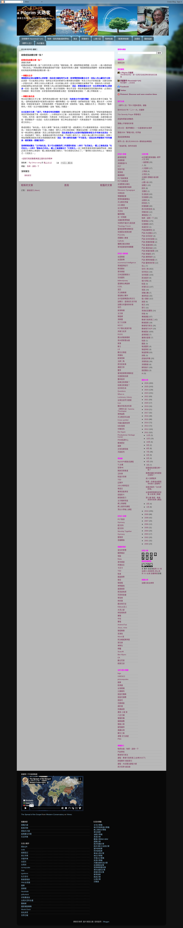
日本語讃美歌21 (124, 275)
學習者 (120, 598)
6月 (148, 455)
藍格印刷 (24, 828)
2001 (146, 541)
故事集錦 (121, 310)
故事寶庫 (121, 358)
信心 (143, 266)
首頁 (66, 185)
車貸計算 (97, 837)
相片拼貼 (145, 281)
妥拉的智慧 (122, 550)
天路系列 (121, 452)
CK (119, 658)
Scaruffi (121, 652)
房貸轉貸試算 (99, 865)
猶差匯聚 (121, 577)
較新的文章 (27, 185)
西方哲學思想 (147, 209)
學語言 (120, 489)
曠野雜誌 (121, 553)
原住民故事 (122, 364)
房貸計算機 (98, 860)
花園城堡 (121, 703)
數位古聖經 (122, 352)
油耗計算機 (98, 834)
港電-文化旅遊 (123, 736)
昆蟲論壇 (121, 709)
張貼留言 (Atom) (33, 190)
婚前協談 (148, 39)
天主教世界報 (123, 202)
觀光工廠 (121, 733)
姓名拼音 (24, 912)
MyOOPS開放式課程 (126, 462)
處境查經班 (122, 157)
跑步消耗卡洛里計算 (101, 846)
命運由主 (121, 565)
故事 (119, 343)
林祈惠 (120, 601)
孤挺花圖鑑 (122, 697)
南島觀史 (121, 269)
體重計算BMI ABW (101, 839)
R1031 (120, 334)
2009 (146, 514)
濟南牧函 (145, 361)
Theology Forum (124, 226)
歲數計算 (97, 842)
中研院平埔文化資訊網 (126, 223)
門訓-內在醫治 (147, 233)
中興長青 (121, 193)
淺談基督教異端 (124, 137)
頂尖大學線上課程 (125, 509)
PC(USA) (121, 235)
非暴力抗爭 (122, 331)
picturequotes (123, 679)
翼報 (119, 616)
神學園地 (121, 586)
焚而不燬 (121, 169)
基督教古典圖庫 (124, 284)
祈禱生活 (145, 287)
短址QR (24, 847)
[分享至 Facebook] (69, 163)
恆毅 (119, 556)
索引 (143, 308)
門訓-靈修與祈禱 (148, 263)
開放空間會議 (123, 471)
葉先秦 (120, 643)
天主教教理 (122, 293)
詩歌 (143, 355)
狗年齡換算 (98, 851)
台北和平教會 (123, 208)
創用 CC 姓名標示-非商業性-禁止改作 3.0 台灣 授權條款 (152, 571)
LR (119, 349)
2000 (146, 544)
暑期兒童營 (146, 338)
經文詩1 (121, 525)
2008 (146, 518)
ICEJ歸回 (121, 205)
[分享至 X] (66, 163)
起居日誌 (121, 663)
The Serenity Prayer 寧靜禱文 (129, 114)
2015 (146, 419)
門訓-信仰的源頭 (148, 239)
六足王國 (121, 715)
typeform (24, 873)
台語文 (23, 862)
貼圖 (143, 341)
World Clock (26, 909)
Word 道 (121, 637)
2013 (146, 426)
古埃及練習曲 (123, 449)
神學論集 (121, 414)
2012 (146, 429)
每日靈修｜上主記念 (127, 83)
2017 (146, 413)
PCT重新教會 (123, 178)
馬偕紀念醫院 (147, 311)
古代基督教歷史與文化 (126, 299)
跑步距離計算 (99, 844)
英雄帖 (120, 355)
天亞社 (120, 211)
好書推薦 (145, 206)
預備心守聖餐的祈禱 (125, 123)
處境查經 (145, 335)
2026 (146, 383)
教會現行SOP (147, 329)
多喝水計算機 (99, 858)
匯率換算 (97, 874)
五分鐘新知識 (123, 501)
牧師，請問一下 (33, 166)
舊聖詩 (120, 537)
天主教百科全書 (124, 417)
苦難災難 (145, 293)
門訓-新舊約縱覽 (148, 251)
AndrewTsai (122, 625)
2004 (146, 531)
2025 (146, 386)
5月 (148, 458)
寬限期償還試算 (100, 867)
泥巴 (119, 290)
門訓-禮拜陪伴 (147, 257)
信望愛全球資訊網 (125, 232)
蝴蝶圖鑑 (121, 721)
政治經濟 (145, 278)
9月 (148, 445)
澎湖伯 (120, 634)
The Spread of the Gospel (31, 814)
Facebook (124, 87)
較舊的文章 (106, 185)
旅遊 (143, 302)
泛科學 (120, 474)
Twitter (123, 90)
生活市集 (24, 837)
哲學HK (120, 468)
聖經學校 (145, 349)
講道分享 (121, 367)
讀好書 (120, 706)
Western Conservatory (55, 814)
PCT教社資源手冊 (125, 328)
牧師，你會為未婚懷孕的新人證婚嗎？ (154, 483)
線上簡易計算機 (100, 830)
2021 (146, 400)
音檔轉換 (121, 540)
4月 (148, 462)
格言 (75, 39)
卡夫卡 (120, 568)
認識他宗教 (146, 358)
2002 (146, 537)
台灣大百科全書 (27, 900)
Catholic (121, 241)
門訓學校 (121, 752)
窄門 (119, 307)
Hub (22, 870)
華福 (119, 622)
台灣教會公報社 (124, 184)
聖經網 (120, 316)
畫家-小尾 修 (122, 712)
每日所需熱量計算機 (101, 827)
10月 (148, 442)
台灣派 (23, 865)
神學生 (120, 646)
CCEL (120, 287)
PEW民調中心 (123, 440)
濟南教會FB (122, 163)
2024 (146, 390)
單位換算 (97, 832)
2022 (146, 396)
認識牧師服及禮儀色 (125, 119)
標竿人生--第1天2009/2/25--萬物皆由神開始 (135, 141)
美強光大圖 (25, 831)
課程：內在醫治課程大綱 (127, 764)
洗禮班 (137, 39)
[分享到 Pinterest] (71, 163)
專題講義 (145, 317)
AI (142, 373)
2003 (146, 534)
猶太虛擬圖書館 (124, 337)
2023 (146, 393)
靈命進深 (121, 379)
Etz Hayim (122, 432)
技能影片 (121, 495)
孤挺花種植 (122, 694)
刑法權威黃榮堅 (124, 640)
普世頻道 (121, 272)
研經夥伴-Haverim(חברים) (32, 39)
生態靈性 (121, 278)
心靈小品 (97, 39)
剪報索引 (85, 39)
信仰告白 (145, 272)
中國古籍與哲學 (124, 423)
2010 (146, 511)
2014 (146, 423)
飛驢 (119, 649)
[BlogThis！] (64, 163)
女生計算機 (98, 825)
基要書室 (121, 589)
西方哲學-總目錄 (124, 767)
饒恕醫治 (145, 370)
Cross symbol (123, 420)
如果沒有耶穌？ (124, 382)
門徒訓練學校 (147, 230)
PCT (119, 166)
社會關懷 (145, 224)
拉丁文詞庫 (122, 322)
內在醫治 (40, 43)
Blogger (106, 922)
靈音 (119, 370)
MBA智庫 (121, 426)
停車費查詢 (25, 897)
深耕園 (120, 319)
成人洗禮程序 (151, 478)
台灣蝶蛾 (121, 688)
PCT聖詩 (121, 519)
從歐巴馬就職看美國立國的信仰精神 (37, 159)
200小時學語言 (123, 486)
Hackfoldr (25, 891)
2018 (146, 409)
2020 (146, 403)
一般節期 (145, 162)
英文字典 (24, 856)
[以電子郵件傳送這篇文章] (62, 163)
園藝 (143, 344)
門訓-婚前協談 (147, 248)
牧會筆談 (145, 221)
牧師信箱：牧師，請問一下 (128, 749)
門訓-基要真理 (147, 245)
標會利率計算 (99, 872)
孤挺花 (120, 700)
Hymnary (121, 522)
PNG (119, 739)
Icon (119, 403)
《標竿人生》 (26, 43)
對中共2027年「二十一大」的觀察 (131, 110)
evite (23, 850)
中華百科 (121, 429)
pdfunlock (25, 894)
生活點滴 (145, 194)
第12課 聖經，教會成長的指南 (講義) (154, 499)
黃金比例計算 (99, 853)
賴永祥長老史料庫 (125, 406)
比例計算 (97, 879)
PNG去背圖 (25, 882)
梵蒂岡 (120, 172)
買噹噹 (23, 888)
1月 (148, 507)
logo (119, 673)
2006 (146, 524)
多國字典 (24, 859)
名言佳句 (24, 876)
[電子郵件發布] (57, 163)
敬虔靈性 (145, 346)
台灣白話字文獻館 (125, 400)
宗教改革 (145, 212)
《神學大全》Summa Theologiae (126, 410)
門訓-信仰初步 (147, 236)
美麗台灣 (121, 730)
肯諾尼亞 (145, 227)
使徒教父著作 (123, 296)
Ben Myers (122, 655)
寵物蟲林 (121, 727)
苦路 (143, 290)
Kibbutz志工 (122, 607)
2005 (146, 528)
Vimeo (69, 814)
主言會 (120, 313)
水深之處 (121, 610)
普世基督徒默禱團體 (125, 247)
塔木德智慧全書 (124, 340)
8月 (148, 448)
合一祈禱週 (122, 217)
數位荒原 (121, 660)
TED (119, 480)
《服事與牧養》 (123, 39)
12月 (148, 435)
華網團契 (121, 175)
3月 (148, 465)
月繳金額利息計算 (101, 863)
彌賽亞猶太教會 (124, 244)
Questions (122, 391)
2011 (146, 432)
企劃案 (144, 200)
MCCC (120, 325)
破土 (119, 346)
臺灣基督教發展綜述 (125, 229)
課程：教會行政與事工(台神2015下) (132, 758)
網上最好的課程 (124, 506)
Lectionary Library (125, 397)
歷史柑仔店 (122, 604)
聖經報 (120, 583)
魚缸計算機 (98, 856)
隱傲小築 (121, 724)
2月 (148, 504)
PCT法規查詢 (123, 181)
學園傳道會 (122, 196)
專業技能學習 (123, 492)
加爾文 (144, 185)
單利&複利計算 (99, 870)
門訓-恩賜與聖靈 (148, 242)
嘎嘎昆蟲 (121, 718)
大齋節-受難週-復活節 (150, 177)
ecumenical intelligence (127, 263)
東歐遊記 (145, 215)
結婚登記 (24, 853)
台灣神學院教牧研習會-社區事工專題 (153, 493)
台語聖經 (121, 257)
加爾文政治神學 (148, 583)
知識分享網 (122, 477)
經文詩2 (121, 528)
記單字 (120, 483)
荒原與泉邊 (122, 595)
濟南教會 (121, 160)
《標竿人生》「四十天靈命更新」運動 (132, 105)
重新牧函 (145, 296)
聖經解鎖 (121, 631)
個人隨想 (145, 299)
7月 (148, 452)
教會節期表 (25, 879)
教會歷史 (121, 443)
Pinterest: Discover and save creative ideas (138, 94)
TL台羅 (120, 465)
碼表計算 (97, 877)
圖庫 (119, 446)
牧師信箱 (109, 39)
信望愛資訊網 (123, 376)
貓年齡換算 (98, 849)
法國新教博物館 (124, 220)
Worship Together (125, 531)
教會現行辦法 (147, 326)
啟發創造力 (122, 498)
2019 (146, 406)
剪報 (143, 314)
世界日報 (24, 915)
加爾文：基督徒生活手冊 (127, 302)
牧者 (119, 574)
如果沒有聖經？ (124, 385)
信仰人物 (145, 269)
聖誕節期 (145, 352)
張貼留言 (27, 175)
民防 (143, 188)
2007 (146, 521)
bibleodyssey (123, 281)
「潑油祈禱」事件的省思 (127, 146)
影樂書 (120, 685)
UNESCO (121, 676)
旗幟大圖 (24, 825)
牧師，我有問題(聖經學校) (58, 39)
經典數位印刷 (26, 834)
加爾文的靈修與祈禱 (125, 305)
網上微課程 (122, 503)
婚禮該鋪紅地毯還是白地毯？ (153, 474)
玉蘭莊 (144, 191)
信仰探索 (145, 275)
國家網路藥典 (26, 906)
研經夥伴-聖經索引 (125, 761)
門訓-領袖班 (146, 254)
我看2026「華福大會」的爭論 (129, 132)
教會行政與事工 (148, 320)
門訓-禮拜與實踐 (148, 260)
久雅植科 (121, 691)
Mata (120, 559)
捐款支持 (121, 63)
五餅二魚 (121, 361)
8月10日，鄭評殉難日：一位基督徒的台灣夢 (135, 128)
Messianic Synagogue (126, 190)
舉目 (119, 580)
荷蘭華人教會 (123, 238)
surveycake (25, 867)
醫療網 (23, 903)
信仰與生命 (122, 388)
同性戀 (144, 203)
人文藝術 (145, 168)
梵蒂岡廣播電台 (124, 199)
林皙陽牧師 (122, 613)
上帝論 (144, 171)
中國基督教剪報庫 (125, 187)
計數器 (96, 882)
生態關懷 (145, 197)
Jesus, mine (122, 628)
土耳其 (144, 174)
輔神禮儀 (121, 214)
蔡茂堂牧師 (122, 592)
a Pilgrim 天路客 (33, 12)
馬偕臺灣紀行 (123, 266)
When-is (121, 394)
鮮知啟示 (145, 367)
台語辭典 (121, 260)
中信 (119, 619)
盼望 (143, 284)
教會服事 (145, 323)
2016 (146, 416)
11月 (148, 439)
